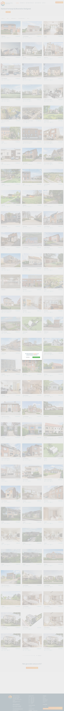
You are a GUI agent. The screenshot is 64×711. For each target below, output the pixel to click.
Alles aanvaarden (36, 357)
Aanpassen (28, 357)
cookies (35, 353)
